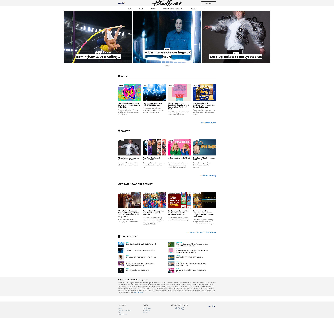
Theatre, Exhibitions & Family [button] (173, 9)
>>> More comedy (207, 175)
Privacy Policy (122, 314)
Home (130, 9)
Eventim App (147, 308)
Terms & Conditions (124, 310)
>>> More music (208, 122)
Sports (193, 9)
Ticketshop (209, 3)
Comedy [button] (153, 9)
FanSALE (145, 312)
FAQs (119, 312)
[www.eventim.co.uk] (212, 306)
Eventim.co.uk (138, 293)
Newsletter (146, 310)
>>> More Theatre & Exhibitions (201, 232)
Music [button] (141, 9)
